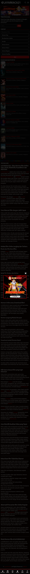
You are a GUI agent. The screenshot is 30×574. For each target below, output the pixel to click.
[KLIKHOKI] (15, 287)
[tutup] (26, 273)
